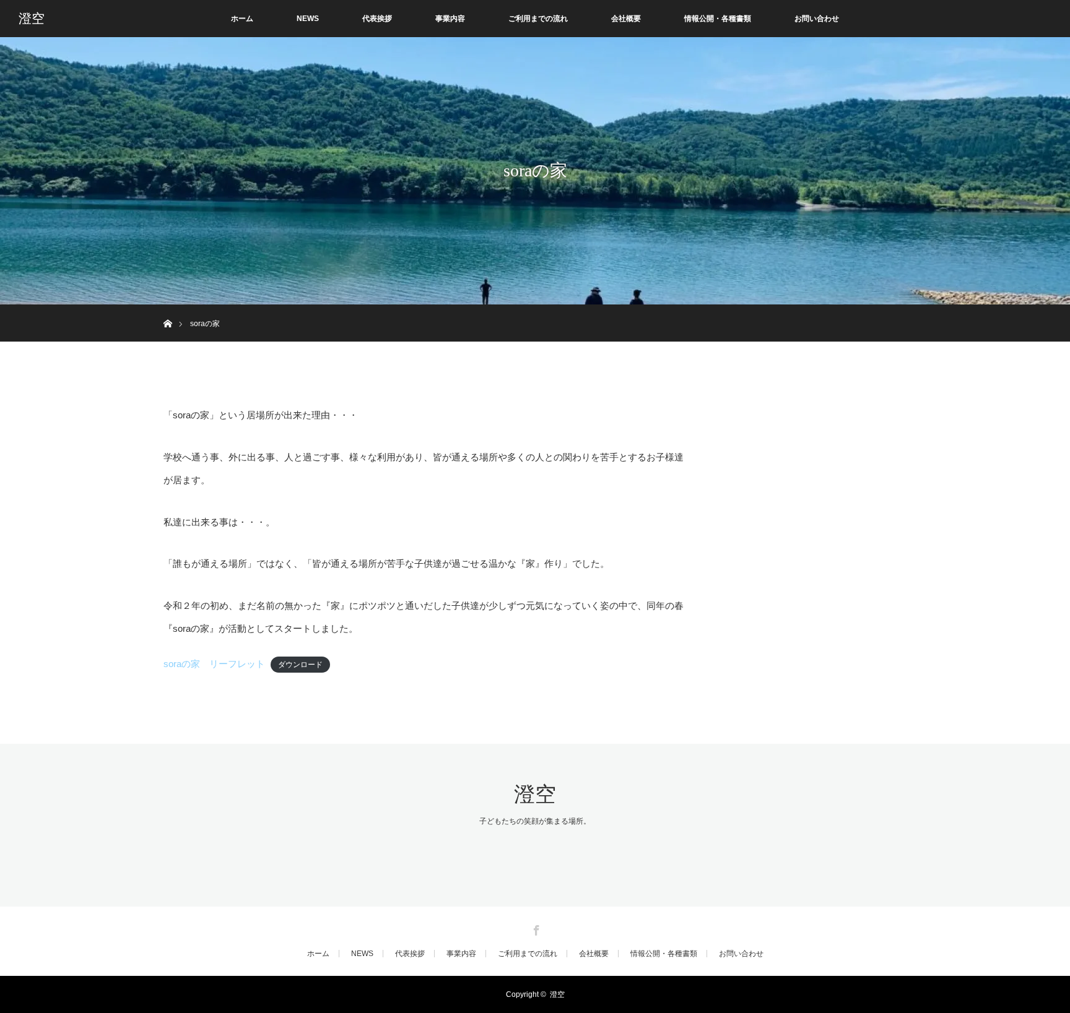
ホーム (242, 18)
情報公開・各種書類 (717, 18)
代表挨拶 (377, 18)
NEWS (308, 18)
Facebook (535, 928)
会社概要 (626, 18)
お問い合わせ (816, 18)
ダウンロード (300, 664)
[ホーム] (167, 309)
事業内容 (450, 18)
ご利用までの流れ (538, 18)
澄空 (32, 18)
